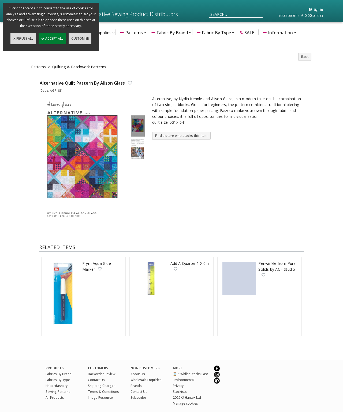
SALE (246, 32)
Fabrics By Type (58, 380)
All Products (55, 397)
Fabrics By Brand (59, 374)
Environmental (184, 380)
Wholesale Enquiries (146, 380)
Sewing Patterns (58, 391)
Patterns (131, 32)
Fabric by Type (213, 32)
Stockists (180, 391)
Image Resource (100, 397)
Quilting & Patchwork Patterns (79, 66)
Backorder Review (101, 374)
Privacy (178, 385)
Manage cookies (185, 403)
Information (278, 32)
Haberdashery (57, 385)
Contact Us (96, 380)
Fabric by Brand (169, 32)
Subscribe (138, 397)
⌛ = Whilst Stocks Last (190, 374)
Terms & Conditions (103, 391)
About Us (138, 374)
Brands (136, 385)
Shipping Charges (101, 385)
